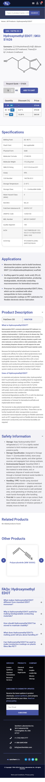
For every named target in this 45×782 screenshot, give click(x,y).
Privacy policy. (29, 775)
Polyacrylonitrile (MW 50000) (22, 562)
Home (3, 21)
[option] (22, 560)
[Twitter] (32, 759)
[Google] (36, 759)
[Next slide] (41, 560)
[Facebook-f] (29, 759)
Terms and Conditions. (18, 775)
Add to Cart (29, 90)
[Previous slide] (3, 560)
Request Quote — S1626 (16, 84)
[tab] (22, 602)
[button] (33, 3)
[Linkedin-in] (26, 759)
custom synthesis (21, 696)
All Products (11, 21)
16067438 (28, 319)
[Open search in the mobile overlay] (22, 13)
